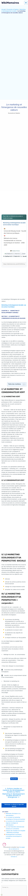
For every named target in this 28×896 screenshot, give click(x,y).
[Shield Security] (1, 894)
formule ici (14, 856)
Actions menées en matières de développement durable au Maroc (13, 790)
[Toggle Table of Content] (23, 384)
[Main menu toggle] (26, 2)
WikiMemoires (10, 2)
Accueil (3, 9)
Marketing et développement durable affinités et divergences (13, 795)
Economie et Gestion (13, 9)
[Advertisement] (14, 201)
